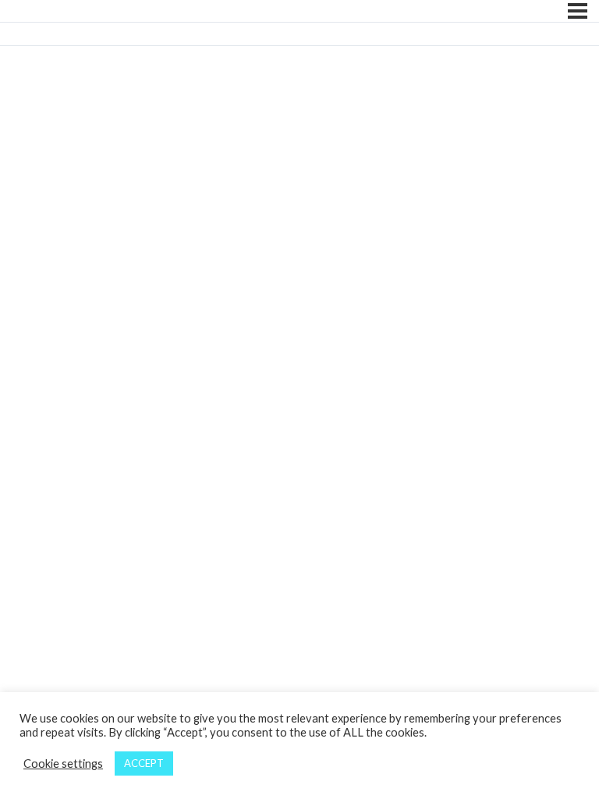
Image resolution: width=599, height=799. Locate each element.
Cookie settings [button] (63, 763)
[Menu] (577, 11)
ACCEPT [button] (144, 763)
